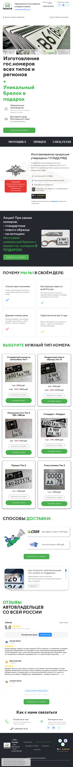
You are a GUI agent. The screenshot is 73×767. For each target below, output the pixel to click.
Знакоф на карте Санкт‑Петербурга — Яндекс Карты (36, 694)
